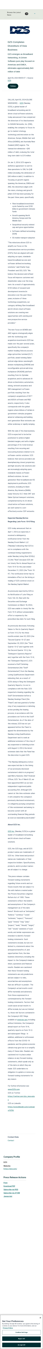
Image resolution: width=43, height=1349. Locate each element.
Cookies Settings (21, 1332)
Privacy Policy (8, 1328)
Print (5, 1183)
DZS (9, 81)
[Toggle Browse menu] (34, 13)
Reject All (21, 1338)
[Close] (40, 1317)
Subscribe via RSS (11, 1190)
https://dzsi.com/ (10, 1169)
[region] (21, 1332)
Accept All (21, 1345)
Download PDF (9, 1186)
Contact (11, 1140)
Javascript (8, 1196)
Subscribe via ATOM (12, 1193)
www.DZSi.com (14, 1089)
